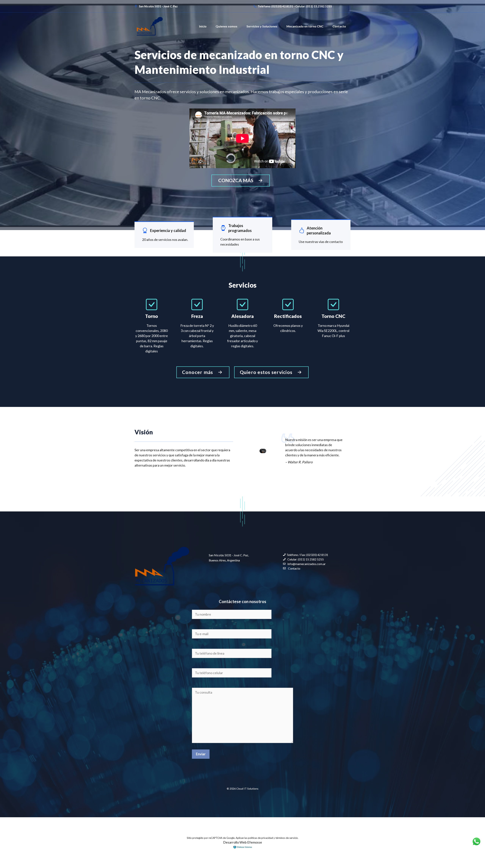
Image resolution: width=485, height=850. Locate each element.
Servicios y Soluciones (261, 26)
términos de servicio (286, 837)
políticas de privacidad (260, 837)
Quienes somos (226, 26)
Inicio (203, 26)
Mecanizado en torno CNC (304, 26)
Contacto (339, 26)
